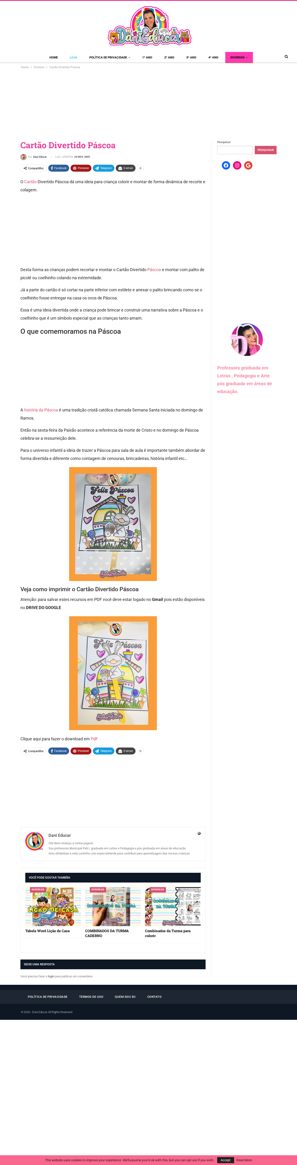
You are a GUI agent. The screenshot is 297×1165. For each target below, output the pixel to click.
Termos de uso (91, 996)
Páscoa (154, 269)
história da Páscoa (40, 410)
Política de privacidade (108, 57)
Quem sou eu (125, 996)
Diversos (237, 57)
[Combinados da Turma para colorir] (173, 906)
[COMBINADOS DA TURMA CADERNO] (113, 906)
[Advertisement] (148, 104)
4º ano (213, 57)
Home (53, 57)
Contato (154, 996)
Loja (73, 57)
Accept (226, 1160)
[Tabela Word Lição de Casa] (53, 906)
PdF (94, 738)
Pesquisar (224, 142)
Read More (244, 1160)
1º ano (147, 57)
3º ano (191, 57)
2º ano (169, 57)
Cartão (30, 181)
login (51, 976)
